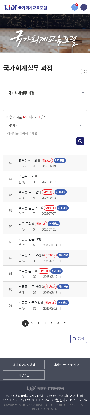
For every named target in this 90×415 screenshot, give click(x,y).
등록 (80, 338)
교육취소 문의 (28, 160)
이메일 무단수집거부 (66, 365)
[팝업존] (74, 7)
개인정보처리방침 (24, 365)
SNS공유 (84, 71)
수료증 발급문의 (29, 208)
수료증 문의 (26, 176)
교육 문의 (25, 223)
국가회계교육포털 (25, 7)
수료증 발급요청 (29, 302)
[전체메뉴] (83, 7)
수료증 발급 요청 (30, 239)
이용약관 (23, 375)
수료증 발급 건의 (30, 286)
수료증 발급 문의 (30, 192)
